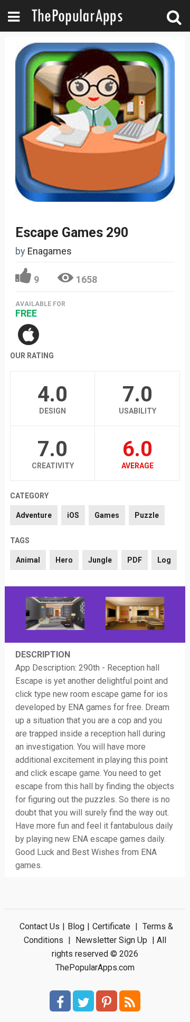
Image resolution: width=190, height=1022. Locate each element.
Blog (76, 926)
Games (106, 515)
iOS (73, 515)
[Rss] (129, 1000)
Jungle (100, 560)
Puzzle (147, 515)
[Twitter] (83, 1000)
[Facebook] (60, 1000)
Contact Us (40, 926)
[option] (55, 614)
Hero (64, 560)
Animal (28, 560)
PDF (134, 560)
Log (164, 560)
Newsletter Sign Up (111, 940)
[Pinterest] (106, 1000)
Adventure (34, 515)
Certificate (111, 926)
